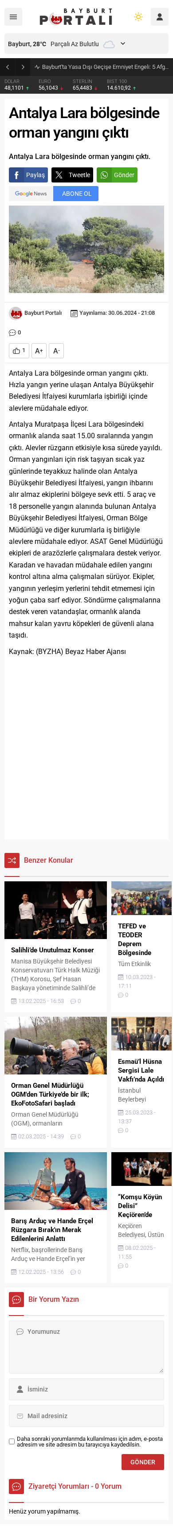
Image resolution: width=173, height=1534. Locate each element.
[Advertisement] (86, 748)
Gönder (124, 174)
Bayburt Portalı (43, 312)
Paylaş (35, 174)
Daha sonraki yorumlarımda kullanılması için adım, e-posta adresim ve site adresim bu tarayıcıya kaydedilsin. (90, 1441)
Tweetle (79, 174)
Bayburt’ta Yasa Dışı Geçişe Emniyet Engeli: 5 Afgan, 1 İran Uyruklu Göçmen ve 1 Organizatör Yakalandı (105, 66)
